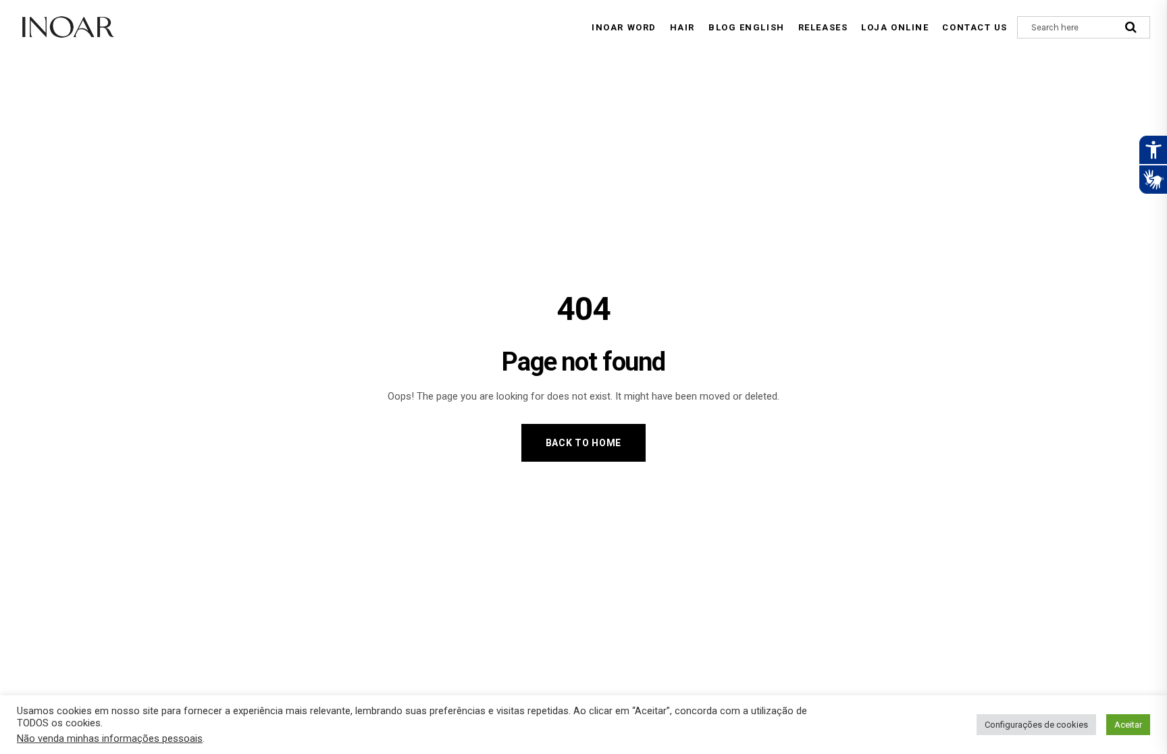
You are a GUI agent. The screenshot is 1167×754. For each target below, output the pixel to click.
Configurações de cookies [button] (1036, 725)
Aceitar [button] (1128, 725)
